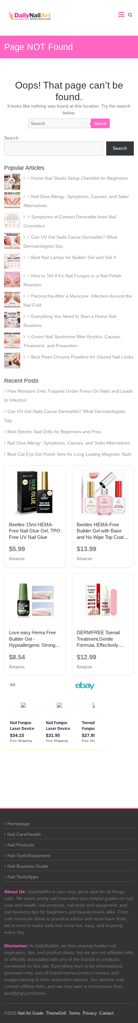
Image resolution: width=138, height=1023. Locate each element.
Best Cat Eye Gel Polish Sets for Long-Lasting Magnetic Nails (69, 454)
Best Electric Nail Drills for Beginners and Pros (54, 431)
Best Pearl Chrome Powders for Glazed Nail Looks (82, 356)
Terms (74, 1013)
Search (100, 123)
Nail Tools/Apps (23, 876)
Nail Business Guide (27, 866)
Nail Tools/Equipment (28, 855)
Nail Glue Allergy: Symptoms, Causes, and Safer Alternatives (68, 442)
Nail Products (20, 844)
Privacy (90, 1013)
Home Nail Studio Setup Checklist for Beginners (79, 178)
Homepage (18, 823)
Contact (106, 1013)
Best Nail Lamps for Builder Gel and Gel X (73, 257)
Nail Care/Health (24, 834)
